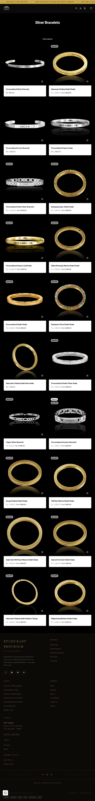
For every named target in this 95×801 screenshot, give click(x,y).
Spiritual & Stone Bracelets (12, 694)
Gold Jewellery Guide (11, 690)
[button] (76, 8)
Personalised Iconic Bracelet (18, 148)
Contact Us (53, 702)
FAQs (52, 686)
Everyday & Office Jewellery (13, 686)
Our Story (7, 745)
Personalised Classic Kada (62, 148)
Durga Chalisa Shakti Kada (16, 501)
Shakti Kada (54, 645)
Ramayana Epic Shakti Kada (62, 207)
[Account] (80, 8)
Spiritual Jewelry (55, 649)
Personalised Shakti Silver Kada (64, 383)
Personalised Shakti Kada (16, 324)
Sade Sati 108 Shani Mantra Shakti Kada (22, 560)
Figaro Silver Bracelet (15, 442)
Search (6, 749)
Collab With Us (9, 764)
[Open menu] (91, 8)
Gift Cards (53, 657)
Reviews (52, 706)
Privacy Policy (72, 793)
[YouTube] (18, 672)
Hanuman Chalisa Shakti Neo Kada (20, 383)
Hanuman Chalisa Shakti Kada (63, 89)
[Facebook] (6, 672)
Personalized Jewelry (57, 653)
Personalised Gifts (10, 706)
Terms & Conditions (85, 793)
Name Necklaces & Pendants (13, 702)
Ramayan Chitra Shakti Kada (62, 324)
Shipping (53, 690)
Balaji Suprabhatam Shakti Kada (64, 618)
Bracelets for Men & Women (13, 698)
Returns (52, 694)
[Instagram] (12, 672)
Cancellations (54, 698)
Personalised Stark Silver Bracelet (20, 207)
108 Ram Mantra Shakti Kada (62, 501)
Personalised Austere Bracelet (63, 442)
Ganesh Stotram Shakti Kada (62, 560)
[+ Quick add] (42, 81)
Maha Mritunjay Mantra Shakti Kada (65, 265)
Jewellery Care (8, 710)
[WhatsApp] (24, 672)
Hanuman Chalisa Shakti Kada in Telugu (22, 618)
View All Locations (12, 734)
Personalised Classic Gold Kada (19, 265)
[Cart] (85, 8)
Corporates (53, 661)
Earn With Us (8, 760)
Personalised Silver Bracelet (17, 89)
